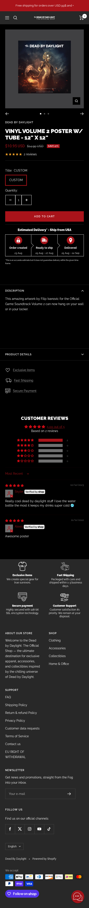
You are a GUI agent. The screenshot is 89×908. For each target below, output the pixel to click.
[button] (25, 440)
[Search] (15, 18)
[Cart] (81, 18)
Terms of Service (17, 736)
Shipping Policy (16, 705)
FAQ (8, 697)
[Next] (82, 113)
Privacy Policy (15, 720)
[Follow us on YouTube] (39, 829)
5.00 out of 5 (56, 427)
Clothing (55, 640)
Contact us (13, 744)
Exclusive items (24, 370)
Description (14, 290)
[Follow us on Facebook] (10, 829)
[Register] (69, 793)
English (12, 846)
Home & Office (59, 664)
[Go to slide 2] (44, 113)
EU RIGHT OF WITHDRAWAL (15, 754)
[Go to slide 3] (48, 113)
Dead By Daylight (19, 122)
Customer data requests (22, 728)
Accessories (57, 648)
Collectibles (57, 656)
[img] (14, 485)
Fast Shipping (23, 380)
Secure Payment (25, 391)
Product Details (18, 354)
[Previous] (7, 113)
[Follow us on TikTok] (49, 829)
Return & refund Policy (21, 713)
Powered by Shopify (44, 858)
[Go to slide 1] (40, 113)
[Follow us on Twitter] (20, 829)
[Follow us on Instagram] (29, 829)
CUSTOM (16, 180)
